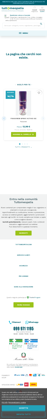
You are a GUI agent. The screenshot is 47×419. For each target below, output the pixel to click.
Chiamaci (16, 322)
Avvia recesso (23, 305)
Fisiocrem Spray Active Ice (23, 118)
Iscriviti (23, 233)
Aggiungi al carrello (23, 134)
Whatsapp (33, 322)
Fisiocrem (23, 121)
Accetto (23, 408)
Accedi (34, 9)
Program (37, 297)
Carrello (42, 9)
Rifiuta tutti (24, 414)
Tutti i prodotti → (23, 147)
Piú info (5, 402)
